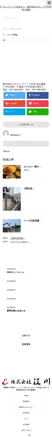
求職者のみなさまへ (26, 407)
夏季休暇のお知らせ (16, 310)
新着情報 (26, 344)
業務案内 (26, 401)
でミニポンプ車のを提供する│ (26, 389)
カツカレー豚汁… (32, 166)
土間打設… (29, 188)
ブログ (26, 419)
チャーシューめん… (19, 241)
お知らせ (6, 151)
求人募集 (41, 84)
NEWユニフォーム (15, 272)
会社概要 (26, 424)
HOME (26, 396)
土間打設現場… (17, 238)
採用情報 (26, 413)
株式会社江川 (15, 135)
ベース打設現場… (32, 220)
